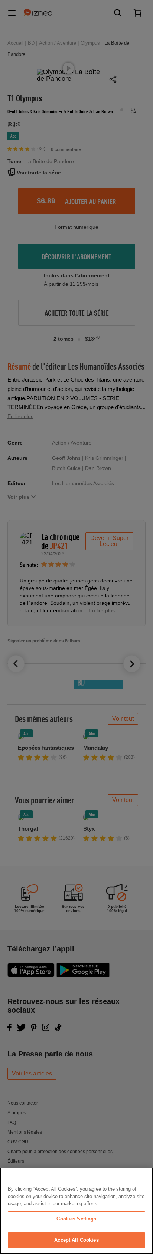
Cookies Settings (76, 1219)
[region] (76, 1211)
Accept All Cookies (76, 1240)
